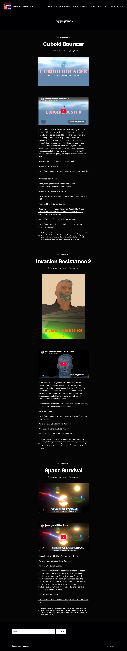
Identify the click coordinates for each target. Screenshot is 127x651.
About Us (120, 6)
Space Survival (63, 470)
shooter (84, 444)
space (58, 612)
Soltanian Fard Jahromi (76, 237)
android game (76, 233)
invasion (79, 442)
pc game (83, 235)
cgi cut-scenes (76, 440)
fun (68, 235)
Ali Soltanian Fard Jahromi (57, 233)
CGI (70, 440)
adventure (51, 608)
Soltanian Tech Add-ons (97, 6)
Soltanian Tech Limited (59, 51)
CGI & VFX (111, 6)
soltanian (66, 237)
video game (66, 239)
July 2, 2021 (75, 51)
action (45, 608)
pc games (71, 444)
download (60, 235)
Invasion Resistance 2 (63, 261)
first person (53, 442)
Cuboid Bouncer (63, 44)
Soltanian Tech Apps (80, 6)
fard (65, 235)
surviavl (73, 612)
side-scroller (58, 237)
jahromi (77, 235)
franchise (73, 442)
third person (80, 612)
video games (75, 239)
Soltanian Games (64, 6)
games (72, 235)
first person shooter (63, 442)
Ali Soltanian (45, 233)
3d (42, 608)
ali (41, 440)
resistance (78, 444)
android (69, 233)
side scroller (50, 237)
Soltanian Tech (52, 6)
